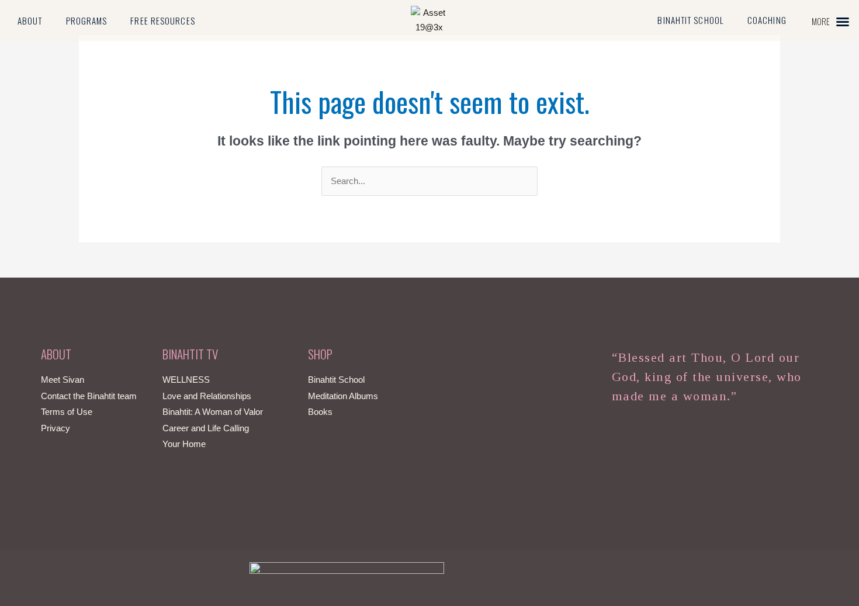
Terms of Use (66, 412)
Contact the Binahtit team (89, 396)
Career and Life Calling (205, 428)
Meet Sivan (62, 380)
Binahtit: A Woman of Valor (212, 412)
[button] (830, 21)
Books (320, 412)
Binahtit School (690, 19)
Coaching (767, 19)
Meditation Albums (343, 396)
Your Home (184, 444)
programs (87, 20)
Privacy (55, 428)
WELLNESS (186, 380)
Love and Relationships (206, 396)
